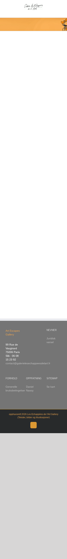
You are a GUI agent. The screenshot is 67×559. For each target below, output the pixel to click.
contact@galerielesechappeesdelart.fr (28, 363)
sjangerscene (17, 173)
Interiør (14, 104)
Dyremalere (55, 191)
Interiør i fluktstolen (18, 72)
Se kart (51, 386)
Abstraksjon (16, 100)
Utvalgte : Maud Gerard (53, 181)
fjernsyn (17, 143)
